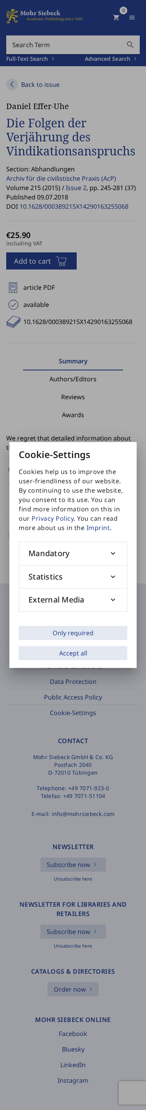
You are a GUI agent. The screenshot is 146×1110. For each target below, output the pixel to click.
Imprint (98, 527)
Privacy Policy (53, 518)
